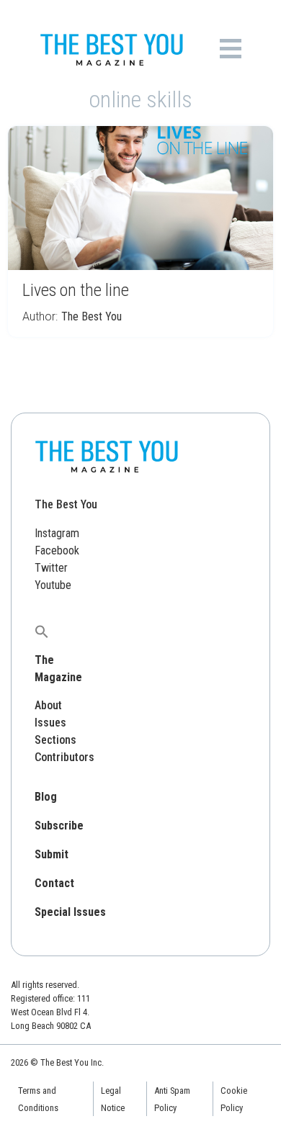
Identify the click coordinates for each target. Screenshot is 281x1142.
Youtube (53, 585)
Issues (50, 722)
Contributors (64, 757)
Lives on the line (75, 290)
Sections (55, 740)
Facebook (57, 550)
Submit (51, 854)
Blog (46, 797)
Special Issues (70, 912)
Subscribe (59, 825)
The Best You (91, 316)
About (48, 705)
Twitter (51, 568)
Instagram (57, 533)
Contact (54, 883)
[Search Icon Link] (42, 631)
